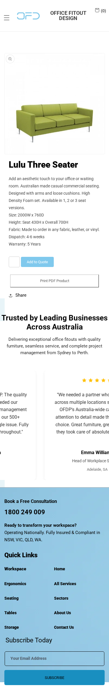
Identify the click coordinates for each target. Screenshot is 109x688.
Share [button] (20, 295)
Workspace (15, 568)
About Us (62, 612)
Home (59, 569)
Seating (11, 598)
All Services (65, 583)
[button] (4, 17)
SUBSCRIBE (54, 678)
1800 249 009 (24, 512)
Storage (11, 627)
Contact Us (64, 627)
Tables (10, 612)
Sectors (61, 598)
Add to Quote (37, 262)
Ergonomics (15, 583)
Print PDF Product (54, 281)
